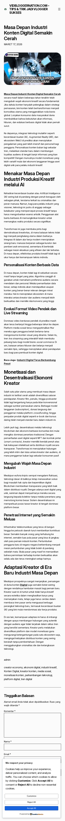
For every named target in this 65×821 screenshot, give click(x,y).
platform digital (12, 679)
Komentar (9, 711)
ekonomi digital (32, 667)
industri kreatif (49, 667)
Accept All (31, 808)
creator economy (13, 667)
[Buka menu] (59, 9)
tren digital (26, 679)
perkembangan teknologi (38, 675)
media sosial (44, 671)
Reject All (31, 802)
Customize (31, 796)
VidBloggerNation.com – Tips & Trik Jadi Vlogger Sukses (29, 9)
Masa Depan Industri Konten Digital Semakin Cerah (28, 33)
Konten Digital (11, 671)
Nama (7, 741)
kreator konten (28, 671)
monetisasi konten (14, 675)
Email (7, 754)
